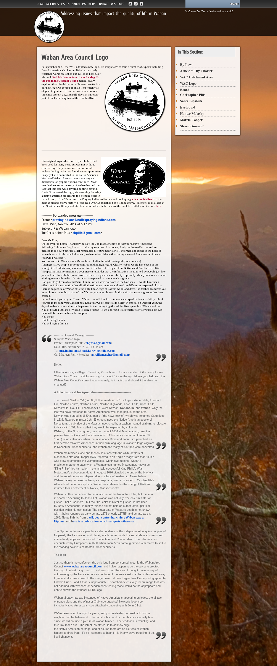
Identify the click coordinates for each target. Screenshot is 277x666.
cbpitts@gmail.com (86, 233)
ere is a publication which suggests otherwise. (104, 521)
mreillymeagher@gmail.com (110, 354)
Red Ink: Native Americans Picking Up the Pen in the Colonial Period (70, 79)
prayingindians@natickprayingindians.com (83, 220)
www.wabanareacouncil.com (83, 566)
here (158, 206)
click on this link (142, 199)
